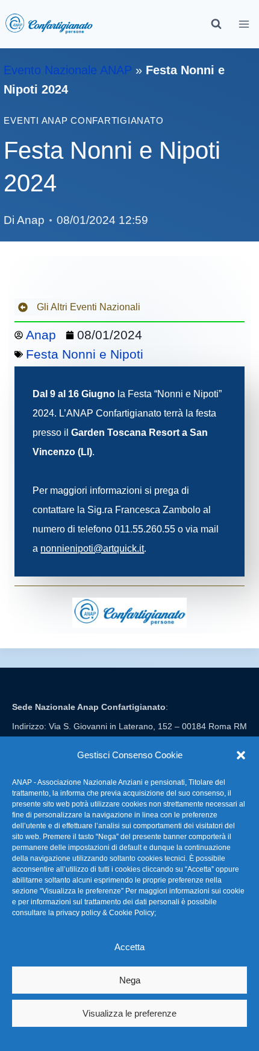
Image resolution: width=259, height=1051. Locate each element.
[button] (241, 755)
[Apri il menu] (244, 23)
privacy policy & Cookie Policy (105, 913)
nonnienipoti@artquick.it (92, 548)
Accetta (129, 947)
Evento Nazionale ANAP (68, 70)
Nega (129, 980)
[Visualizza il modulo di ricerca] (216, 24)
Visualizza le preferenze (129, 1013)
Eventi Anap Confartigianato (83, 121)
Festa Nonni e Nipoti (84, 354)
